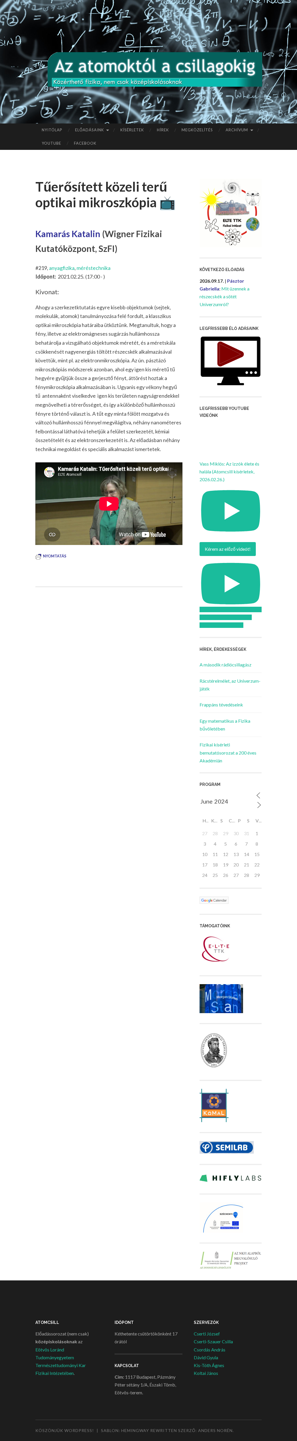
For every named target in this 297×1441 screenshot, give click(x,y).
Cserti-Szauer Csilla (213, 1341)
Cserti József (207, 1333)
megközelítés (197, 130)
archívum (237, 130)
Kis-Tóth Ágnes (209, 1365)
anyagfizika (62, 268)
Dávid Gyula (206, 1357)
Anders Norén (215, 1430)
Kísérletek (132, 130)
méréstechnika (94, 268)
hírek (163, 130)
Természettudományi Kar (60, 1365)
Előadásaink (89, 130)
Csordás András (209, 1349)
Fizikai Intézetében (54, 1373)
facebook (85, 143)
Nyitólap (52, 130)
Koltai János (206, 1373)
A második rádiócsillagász (225, 664)
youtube (51, 143)
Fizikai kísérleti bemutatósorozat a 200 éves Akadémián (228, 752)
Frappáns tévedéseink (221, 704)
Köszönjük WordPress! (64, 1430)
